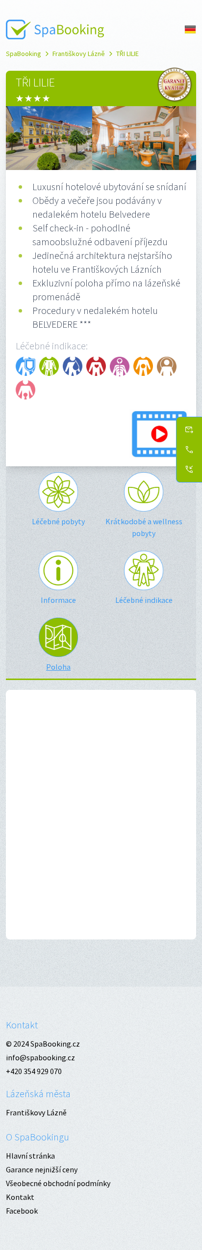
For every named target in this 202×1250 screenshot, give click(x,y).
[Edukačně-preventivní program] (25, 366)
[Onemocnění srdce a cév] (96, 366)
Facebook (22, 1211)
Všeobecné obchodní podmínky (58, 1183)
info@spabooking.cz (40, 1057)
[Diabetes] (72, 366)
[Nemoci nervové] (119, 366)
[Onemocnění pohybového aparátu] (49, 366)
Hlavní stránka (30, 1156)
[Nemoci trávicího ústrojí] (143, 366)
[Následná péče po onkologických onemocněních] (167, 366)
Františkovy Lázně (78, 53)
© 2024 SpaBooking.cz (43, 1044)
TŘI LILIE (127, 53)
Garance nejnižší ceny (41, 1169)
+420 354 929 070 (34, 1071)
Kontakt (22, 1025)
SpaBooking (23, 53)
